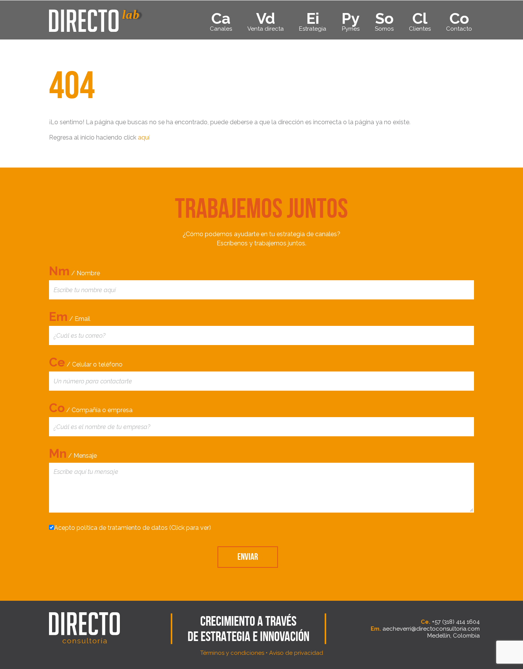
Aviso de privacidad (296, 652)
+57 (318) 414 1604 (456, 621)
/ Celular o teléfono (86, 362)
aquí (144, 137)
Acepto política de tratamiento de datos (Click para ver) (132, 527)
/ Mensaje (73, 453)
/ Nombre (74, 271)
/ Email (69, 316)
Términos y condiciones (232, 652)
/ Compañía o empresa (90, 408)
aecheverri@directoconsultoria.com (431, 628)
